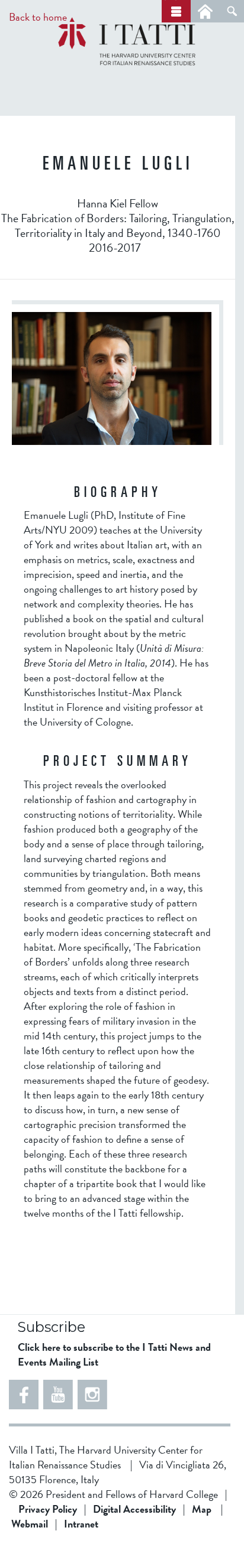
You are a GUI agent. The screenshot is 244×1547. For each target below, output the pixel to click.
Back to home (38, 17)
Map (201, 1509)
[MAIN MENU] (176, 11)
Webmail (29, 1524)
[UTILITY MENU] (205, 11)
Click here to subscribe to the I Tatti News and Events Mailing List (114, 1354)
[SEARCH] (232, 11)
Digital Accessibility (134, 1509)
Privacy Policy (47, 1509)
